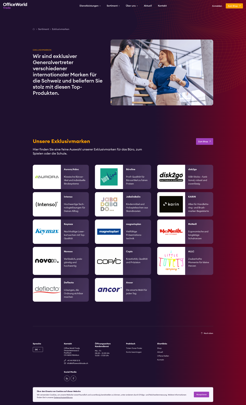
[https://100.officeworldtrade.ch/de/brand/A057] (123, 290)
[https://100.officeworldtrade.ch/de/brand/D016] (185, 177)
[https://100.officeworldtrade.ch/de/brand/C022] (123, 261)
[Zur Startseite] (15, 6)
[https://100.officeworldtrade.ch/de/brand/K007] (61, 232)
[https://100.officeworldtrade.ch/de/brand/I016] (61, 204)
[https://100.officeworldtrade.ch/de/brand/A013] (61, 177)
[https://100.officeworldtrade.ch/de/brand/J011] (123, 204)
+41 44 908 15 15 (73, 360)
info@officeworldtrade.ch (77, 363)
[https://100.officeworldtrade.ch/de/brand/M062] (185, 232)
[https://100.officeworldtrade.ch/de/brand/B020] (123, 177)
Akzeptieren (201, 394)
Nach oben (208, 333)
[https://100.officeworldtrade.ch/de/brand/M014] (123, 232)
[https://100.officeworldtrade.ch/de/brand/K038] (185, 204)
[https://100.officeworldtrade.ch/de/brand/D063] (61, 290)
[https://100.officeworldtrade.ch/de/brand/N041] (61, 261)
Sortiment (43, 29)
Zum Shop (203, 141)
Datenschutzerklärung (63, 397)
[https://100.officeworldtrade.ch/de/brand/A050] (185, 261)
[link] (61, 177)
